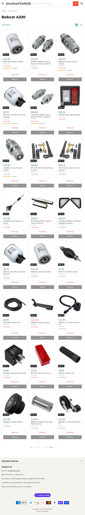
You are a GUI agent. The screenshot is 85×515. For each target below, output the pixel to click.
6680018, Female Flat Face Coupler (67, 63)
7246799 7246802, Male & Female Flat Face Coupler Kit (40, 116)
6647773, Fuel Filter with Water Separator (14, 273)
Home (4, 11)
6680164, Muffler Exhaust (40, 323)
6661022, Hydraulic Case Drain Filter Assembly (42, 423)
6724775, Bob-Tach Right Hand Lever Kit (42, 169)
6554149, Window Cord (11, 322)
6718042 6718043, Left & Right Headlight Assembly (69, 222)
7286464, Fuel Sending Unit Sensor (13, 222)
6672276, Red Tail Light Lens (41, 373)
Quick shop (14, 75)
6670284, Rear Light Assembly (69, 115)
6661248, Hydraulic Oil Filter (13, 62)
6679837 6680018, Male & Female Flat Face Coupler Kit (40, 63)
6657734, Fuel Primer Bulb (67, 272)
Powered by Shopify (42, 511)
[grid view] (76, 25)
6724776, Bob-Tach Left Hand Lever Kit (69, 169)
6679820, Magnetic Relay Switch (14, 373)
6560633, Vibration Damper (13, 422)
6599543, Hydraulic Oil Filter (41, 272)
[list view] (81, 25)
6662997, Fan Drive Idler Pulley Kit (69, 423)
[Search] (75, 3)
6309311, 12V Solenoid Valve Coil (68, 323)
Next (51, 447)
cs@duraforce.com (14, 471)
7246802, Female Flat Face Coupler (12, 169)
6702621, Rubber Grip (66, 373)
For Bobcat (6, 64)
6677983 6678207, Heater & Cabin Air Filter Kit (41, 222)
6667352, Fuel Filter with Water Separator (14, 116)
